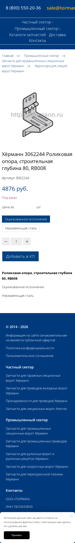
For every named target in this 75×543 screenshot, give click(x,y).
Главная (7, 56)
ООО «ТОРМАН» (18, 499)
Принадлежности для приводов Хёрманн (37, 401)
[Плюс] (27, 241)
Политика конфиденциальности (30, 348)
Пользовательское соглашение (29, 355)
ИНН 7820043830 (19, 506)
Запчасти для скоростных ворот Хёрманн (37, 466)
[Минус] (6, 241)
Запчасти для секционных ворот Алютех (36, 408)
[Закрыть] (71, 515)
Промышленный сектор (41, 56)
